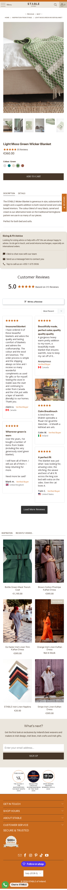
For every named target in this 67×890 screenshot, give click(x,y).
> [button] (34, 510)
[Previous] (6, 68)
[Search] (55, 5)
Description (9, 193)
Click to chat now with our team (21, 254)
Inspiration (7, 533)
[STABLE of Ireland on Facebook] (25, 855)
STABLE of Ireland (37, 881)
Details (21, 193)
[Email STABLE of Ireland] (19, 855)
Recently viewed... (24, 533)
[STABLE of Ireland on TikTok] (41, 855)
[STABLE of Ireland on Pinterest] (36, 855)
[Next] (61, 68)
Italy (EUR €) (31, 873)
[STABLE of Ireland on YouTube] (47, 855)
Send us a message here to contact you (25, 259)
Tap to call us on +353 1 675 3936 (22, 264)
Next (39, 14)
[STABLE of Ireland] (33, 5)
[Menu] (1, 5)
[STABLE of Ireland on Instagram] (30, 855)
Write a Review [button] (35, 301)
